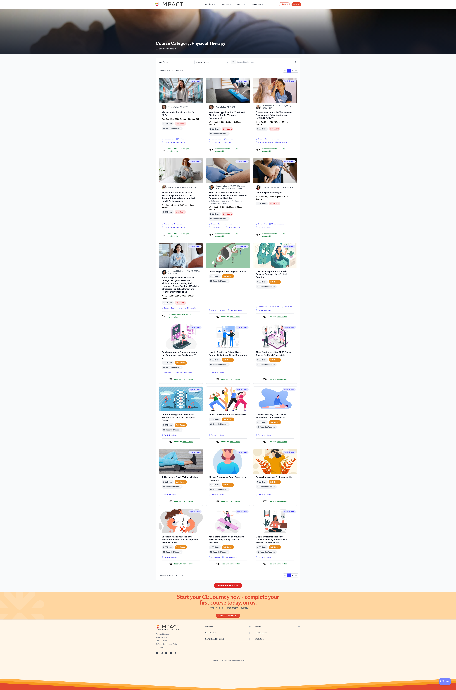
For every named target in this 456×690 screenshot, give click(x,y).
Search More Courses (228, 585)
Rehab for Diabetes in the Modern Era (227, 414)
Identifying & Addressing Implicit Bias (227, 271)
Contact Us (160, 647)
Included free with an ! (178, 150)
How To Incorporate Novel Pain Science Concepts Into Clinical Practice (271, 274)
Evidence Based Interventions (174, 142)
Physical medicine (283, 142)
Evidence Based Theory (184, 373)
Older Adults (191, 308)
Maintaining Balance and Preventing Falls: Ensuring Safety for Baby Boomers (226, 539)
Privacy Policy (161, 637)
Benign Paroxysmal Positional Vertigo (274, 477)
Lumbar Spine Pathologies (269, 192)
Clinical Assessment (278, 224)
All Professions (242, 246)
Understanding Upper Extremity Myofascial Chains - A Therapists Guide (178, 417)
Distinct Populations (218, 310)
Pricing (240, 4)
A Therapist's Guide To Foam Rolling (180, 477)
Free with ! (230, 317)
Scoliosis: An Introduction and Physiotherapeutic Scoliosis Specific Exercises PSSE (180, 539)
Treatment (181, 139)
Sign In (296, 4)
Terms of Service (162, 634)
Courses (225, 4)
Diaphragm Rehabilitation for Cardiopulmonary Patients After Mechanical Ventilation (272, 539)
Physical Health (195, 81)
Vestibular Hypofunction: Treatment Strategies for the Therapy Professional (227, 115)
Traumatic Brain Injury (265, 142)
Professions (208, 4)
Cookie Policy (161, 641)
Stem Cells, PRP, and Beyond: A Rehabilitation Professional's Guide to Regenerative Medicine (228, 195)
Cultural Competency (236, 310)
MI (182, 308)
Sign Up (284, 4)
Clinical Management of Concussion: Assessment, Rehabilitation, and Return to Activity (274, 115)
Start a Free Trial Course (228, 616)
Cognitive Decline (170, 308)
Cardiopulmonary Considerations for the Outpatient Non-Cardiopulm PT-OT (180, 355)
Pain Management (234, 227)
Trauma (166, 224)
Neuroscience (169, 139)
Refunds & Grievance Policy (167, 644)
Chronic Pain (262, 224)
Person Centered (217, 227)
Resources (256, 4)
